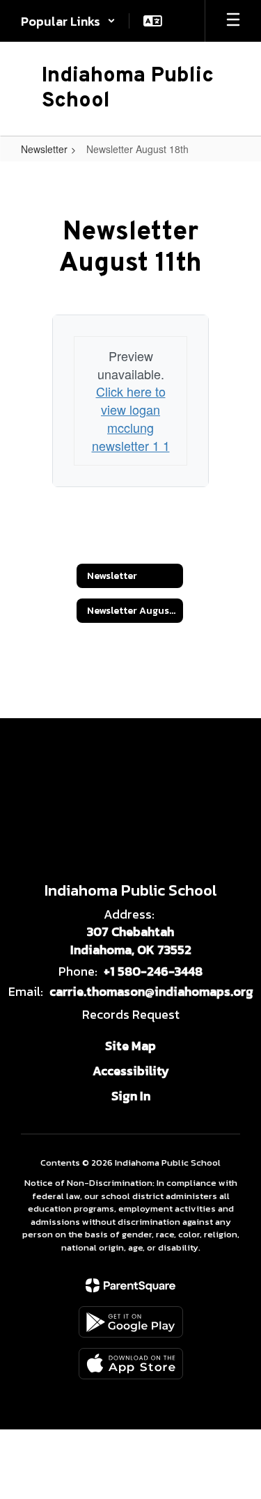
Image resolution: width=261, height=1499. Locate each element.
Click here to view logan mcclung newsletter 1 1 (131, 418)
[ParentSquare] (130, 1285)
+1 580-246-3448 (153, 971)
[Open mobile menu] (233, 21)
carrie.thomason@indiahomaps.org (151, 991)
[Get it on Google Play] (131, 1322)
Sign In (130, 1095)
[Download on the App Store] (131, 1363)
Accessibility (131, 1070)
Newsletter (44, 149)
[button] (68, 21)
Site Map (130, 1045)
